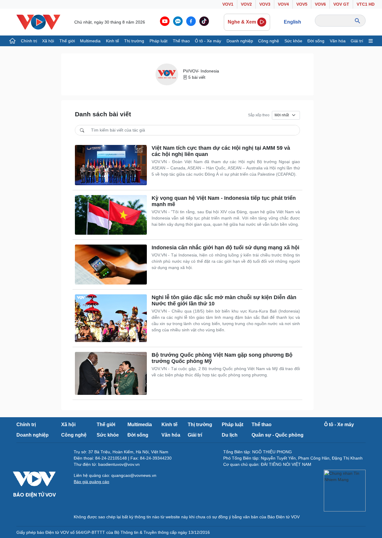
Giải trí (357, 40)
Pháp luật (158, 40)
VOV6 (320, 4)
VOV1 (227, 4)
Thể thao (181, 40)
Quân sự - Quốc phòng (278, 434)
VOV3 (264, 4)
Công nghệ (268, 40)
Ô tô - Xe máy (208, 40)
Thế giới (67, 40)
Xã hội (48, 40)
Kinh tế (112, 40)
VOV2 (246, 4)
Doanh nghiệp (240, 40)
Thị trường (134, 40)
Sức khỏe (293, 40)
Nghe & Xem (242, 21)
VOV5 (301, 4)
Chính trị (29, 40)
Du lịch (230, 434)
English (292, 21)
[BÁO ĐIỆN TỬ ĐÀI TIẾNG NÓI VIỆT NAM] (38, 21)
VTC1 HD (366, 4)
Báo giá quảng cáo (91, 481)
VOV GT (341, 4)
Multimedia (90, 40)
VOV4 (283, 4)
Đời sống (315, 40)
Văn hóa (338, 40)
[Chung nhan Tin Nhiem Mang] (345, 490)
